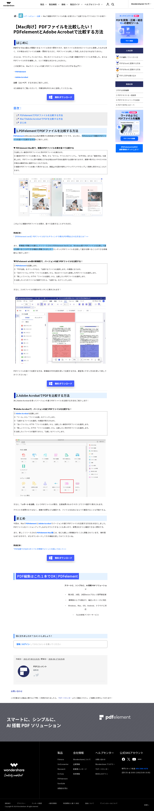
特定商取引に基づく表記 (71, 803)
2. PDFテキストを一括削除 (126, 95)
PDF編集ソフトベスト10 (128, 57)
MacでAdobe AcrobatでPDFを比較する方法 (41, 118)
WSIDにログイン (101, 774)
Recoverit (61, 769)
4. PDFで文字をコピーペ (125, 105)
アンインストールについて (108, 803)
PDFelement (63, 778)
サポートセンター (65, 698)
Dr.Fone (61, 774)
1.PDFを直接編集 (122, 90)
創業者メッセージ (80, 769)
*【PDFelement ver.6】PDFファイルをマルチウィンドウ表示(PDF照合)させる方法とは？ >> (50, 236)
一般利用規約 (52, 803)
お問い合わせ (100, 759)
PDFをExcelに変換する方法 (129, 63)
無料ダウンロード (63, 97)
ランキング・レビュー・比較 (29, 16)
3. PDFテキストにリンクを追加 (127, 100)
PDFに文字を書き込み (127, 75)
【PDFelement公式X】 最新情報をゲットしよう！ (129, 148)
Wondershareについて (82, 759)
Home (15, 16)
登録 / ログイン (23, 644)
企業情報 (76, 764)
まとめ (23, 122)
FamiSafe (61, 783)
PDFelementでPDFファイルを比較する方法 (41, 115)
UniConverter (63, 764)
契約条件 (8, 803)
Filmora (61, 759)
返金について (89, 803)
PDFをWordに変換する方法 (129, 69)
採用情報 (76, 774)
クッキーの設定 (37, 803)
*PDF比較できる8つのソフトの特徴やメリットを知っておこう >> (39, 549)
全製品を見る (63, 788)
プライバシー (21, 803)
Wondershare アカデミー (105, 764)
